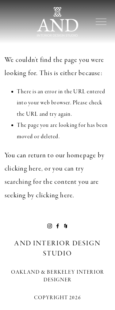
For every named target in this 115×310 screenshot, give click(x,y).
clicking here (23, 168)
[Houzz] (65, 225)
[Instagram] (49, 225)
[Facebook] (57, 225)
